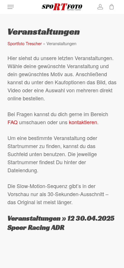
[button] (10, 7)
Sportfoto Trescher (24, 43)
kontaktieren (83, 122)
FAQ (12, 122)
